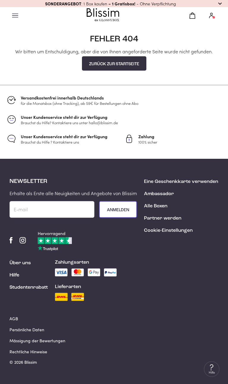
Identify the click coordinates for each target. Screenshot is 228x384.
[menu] (15, 16)
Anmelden (118, 210)
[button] (114, 3)
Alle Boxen (155, 206)
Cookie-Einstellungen (168, 230)
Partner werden (162, 218)
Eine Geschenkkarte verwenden (181, 181)
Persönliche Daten (27, 329)
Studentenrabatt (29, 287)
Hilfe (14, 275)
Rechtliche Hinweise (28, 352)
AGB (14, 318)
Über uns (20, 263)
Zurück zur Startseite (114, 64)
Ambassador (159, 194)
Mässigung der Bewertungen (37, 340)
